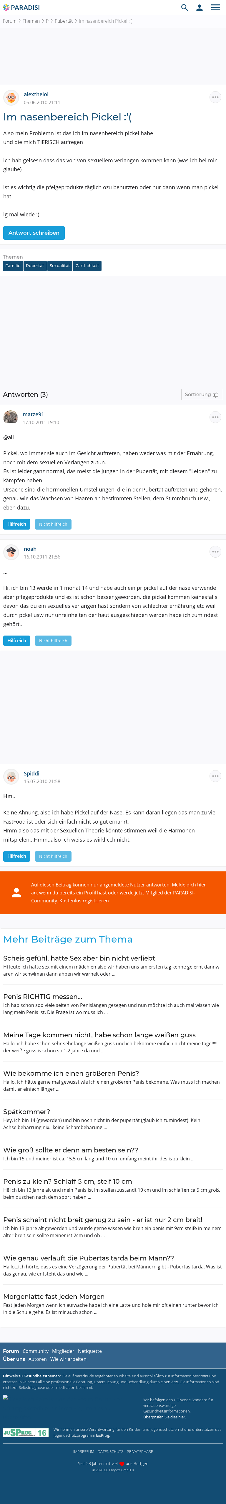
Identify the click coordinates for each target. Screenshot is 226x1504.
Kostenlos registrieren (84, 900)
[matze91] (13, 417)
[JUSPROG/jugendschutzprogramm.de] (26, 1432)
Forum (9, 21)
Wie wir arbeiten (68, 1359)
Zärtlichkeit (87, 265)
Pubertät (64, 21)
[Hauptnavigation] (215, 7)
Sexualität (60, 265)
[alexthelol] (13, 97)
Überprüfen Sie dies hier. (164, 1417)
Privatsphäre (140, 1451)
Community (36, 1351)
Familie (12, 265)
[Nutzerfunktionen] (199, 7)
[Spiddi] (13, 776)
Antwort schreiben (34, 233)
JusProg (102, 1435)
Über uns (14, 1359)
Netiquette (90, 1351)
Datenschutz (110, 1451)
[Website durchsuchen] (184, 7)
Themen (31, 21)
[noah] (13, 551)
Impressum (83, 1451)
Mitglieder (63, 1351)
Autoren (38, 1359)
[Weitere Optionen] (215, 97)
